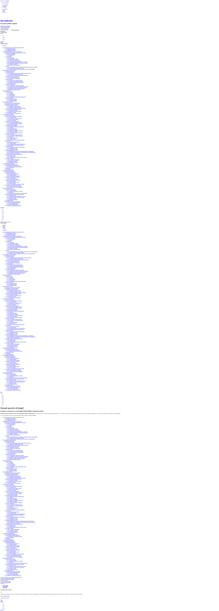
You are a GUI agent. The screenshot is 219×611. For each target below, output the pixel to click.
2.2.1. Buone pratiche (11, 54)
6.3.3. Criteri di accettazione (12, 124)
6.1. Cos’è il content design (10, 115)
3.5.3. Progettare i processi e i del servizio (16, 87)
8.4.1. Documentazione (11, 181)
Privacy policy (5, 585)
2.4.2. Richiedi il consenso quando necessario (15, 68)
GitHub (4, 12)
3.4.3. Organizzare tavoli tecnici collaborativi (15, 82)
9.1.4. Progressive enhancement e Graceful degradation (17, 193)
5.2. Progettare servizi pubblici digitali (12, 104)
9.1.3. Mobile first (10, 192)
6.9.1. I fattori (11, 155)
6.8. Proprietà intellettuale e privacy (11, 150)
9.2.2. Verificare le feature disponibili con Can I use (16, 196)
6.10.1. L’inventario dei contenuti (13, 159)
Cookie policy (5, 586)
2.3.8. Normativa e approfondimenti (13, 65)
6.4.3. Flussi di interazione (12, 128)
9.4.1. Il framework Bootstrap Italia (13, 202)
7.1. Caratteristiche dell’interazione (11, 164)
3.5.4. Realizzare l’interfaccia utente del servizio (16, 88)
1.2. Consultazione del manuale (10, 49)
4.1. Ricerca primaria (9, 91)
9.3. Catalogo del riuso (9, 200)
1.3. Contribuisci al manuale (10, 50)
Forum (4, 10)
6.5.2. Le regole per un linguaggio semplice (15, 135)
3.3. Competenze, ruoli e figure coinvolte (12, 76)
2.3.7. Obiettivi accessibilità (12, 248)
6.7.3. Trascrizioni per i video (12, 149)
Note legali (5, 587)
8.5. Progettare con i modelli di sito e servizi (13, 185)
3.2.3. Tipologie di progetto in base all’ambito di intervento (17, 75)
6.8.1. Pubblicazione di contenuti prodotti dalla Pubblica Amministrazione (20, 151)
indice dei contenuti (4, 43)
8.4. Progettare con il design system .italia (12, 364)
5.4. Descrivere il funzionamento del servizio (13, 109)
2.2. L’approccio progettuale (10, 53)
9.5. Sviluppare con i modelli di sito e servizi (13, 205)
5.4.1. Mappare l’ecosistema (12, 110)
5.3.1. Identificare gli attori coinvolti (13, 106)
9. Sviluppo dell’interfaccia (7, 188)
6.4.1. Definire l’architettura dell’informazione (15, 126)
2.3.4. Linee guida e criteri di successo (14, 60)
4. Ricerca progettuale (7, 90)
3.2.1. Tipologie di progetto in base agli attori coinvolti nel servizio (19, 73)
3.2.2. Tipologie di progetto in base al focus (15, 74)
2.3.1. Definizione (10, 57)
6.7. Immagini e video (9, 146)
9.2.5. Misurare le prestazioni (12, 199)
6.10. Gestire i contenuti (9, 158)
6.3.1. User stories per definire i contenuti (14, 122)
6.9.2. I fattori (11, 156)
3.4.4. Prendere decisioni (11, 83)
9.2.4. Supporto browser (11, 198)
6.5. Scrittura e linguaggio (9, 133)
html (3, 37)
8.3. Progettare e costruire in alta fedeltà (12, 176)
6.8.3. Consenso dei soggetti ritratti (13, 153)
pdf (3, 35)
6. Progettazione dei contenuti (8, 114)
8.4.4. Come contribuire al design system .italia (15, 184)
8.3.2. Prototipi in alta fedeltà (12, 178)
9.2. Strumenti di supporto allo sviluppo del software (14, 194)
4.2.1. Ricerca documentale (12, 98)
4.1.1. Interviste (10, 92)
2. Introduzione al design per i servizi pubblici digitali (12, 51)
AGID (1, 0)
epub (4, 39)
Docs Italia (6, 21)
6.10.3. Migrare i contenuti (12, 161)
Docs (4, 11)
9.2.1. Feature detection (11, 195)
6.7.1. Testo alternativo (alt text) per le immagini (16, 147)
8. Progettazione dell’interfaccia (8, 170)
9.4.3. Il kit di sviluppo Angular (13, 204)
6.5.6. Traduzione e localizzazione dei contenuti (15, 139)
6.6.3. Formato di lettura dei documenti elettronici (16, 144)
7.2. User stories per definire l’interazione (12, 165)
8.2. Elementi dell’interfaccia (10, 172)
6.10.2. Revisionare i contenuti (12, 160)
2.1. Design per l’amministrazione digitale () (15, 52)
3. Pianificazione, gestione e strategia (9, 70)
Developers (5, 5)
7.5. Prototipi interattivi (9, 169)
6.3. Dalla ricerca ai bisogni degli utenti (12, 121)
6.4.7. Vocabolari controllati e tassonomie (14, 132)
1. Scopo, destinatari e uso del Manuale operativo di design (13, 47)
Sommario (4, 45)
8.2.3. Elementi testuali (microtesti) (13, 175)
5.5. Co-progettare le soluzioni (10, 112)
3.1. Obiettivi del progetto (9, 71)
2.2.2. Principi (9, 55)
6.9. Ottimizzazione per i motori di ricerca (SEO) (14, 154)
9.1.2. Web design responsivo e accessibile (15, 191)
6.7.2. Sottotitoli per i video (12, 148)
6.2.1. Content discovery (11, 117)
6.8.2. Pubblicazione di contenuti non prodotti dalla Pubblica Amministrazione (21, 152)
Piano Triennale (5, 2)
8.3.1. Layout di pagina (11, 177)
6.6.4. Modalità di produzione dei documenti (15, 145)
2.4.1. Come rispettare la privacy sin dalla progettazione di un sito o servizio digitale (22, 67)
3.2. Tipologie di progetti (9, 72)
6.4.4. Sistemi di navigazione (12, 129)
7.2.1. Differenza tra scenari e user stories (14, 166)
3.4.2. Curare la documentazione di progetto (15, 81)
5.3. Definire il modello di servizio (11, 105)
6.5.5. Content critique (11, 138)
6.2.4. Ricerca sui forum (11, 120)
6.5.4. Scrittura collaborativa (12, 137)
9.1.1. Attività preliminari (11, 190)
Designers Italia (7, 596)
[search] (15, 30)
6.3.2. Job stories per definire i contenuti (14, 123)
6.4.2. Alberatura (10, 127)
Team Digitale (6, 0)
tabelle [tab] (4, 227)
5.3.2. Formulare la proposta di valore (14, 107)
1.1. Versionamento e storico (10, 48)
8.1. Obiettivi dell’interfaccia (10, 171)
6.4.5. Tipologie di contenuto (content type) (15, 130)
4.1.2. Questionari (10, 93)
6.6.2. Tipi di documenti (11, 143)
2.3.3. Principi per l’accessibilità (13, 59)
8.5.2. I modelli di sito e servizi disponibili (14, 187)
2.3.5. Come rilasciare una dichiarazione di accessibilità (17, 61)
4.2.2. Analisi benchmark (11, 99)
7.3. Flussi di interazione (9, 167)
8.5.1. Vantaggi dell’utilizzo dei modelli (14, 186)
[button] (4, 29)
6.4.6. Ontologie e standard (12, 131)
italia (8, 598)
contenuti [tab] (4, 225)
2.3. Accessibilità (8, 56)
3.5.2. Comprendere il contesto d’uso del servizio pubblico (17, 86)
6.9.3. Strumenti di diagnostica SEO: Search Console (16, 157)
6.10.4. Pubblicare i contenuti (12, 162)
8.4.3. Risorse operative (11, 183)
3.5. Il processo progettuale (10, 84)
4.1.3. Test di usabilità (11, 94)
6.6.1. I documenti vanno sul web (13, 142)
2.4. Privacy (7, 66)
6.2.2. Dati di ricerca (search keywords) (14, 118)
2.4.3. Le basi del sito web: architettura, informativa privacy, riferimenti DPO (21, 69)
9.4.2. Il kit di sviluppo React (12, 203)
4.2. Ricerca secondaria (9, 97)
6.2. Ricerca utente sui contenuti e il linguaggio (13, 116)
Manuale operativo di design (5, 25)
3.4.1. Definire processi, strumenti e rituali (14, 80)
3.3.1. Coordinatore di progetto (12, 77)
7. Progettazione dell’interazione (8, 163)
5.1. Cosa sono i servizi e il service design (12, 103)
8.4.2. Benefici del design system (13, 182)
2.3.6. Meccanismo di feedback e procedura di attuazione (17, 247)
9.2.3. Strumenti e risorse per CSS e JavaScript (15, 197)
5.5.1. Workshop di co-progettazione (13, 113)
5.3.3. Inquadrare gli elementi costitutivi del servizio (16, 108)
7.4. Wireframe (7, 168)
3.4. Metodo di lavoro (9, 79)
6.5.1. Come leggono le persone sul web (14, 134)
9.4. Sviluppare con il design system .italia (12, 201)
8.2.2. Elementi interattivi (11, 174)
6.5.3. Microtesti (10, 136)
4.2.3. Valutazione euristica (12, 100)
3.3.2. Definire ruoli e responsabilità (13, 78)
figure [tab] (4, 226)
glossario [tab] (4, 228)
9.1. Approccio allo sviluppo (10, 189)
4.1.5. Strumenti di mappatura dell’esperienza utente (16, 96)
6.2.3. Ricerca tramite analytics (12, 119)
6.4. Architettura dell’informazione (11, 125)
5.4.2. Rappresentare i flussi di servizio (14, 111)
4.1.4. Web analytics (11, 95)
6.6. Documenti (8, 325)
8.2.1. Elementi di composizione (13, 173)
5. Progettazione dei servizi (7, 286)
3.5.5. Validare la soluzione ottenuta (13, 89)
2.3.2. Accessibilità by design (12, 58)
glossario (2, 207)
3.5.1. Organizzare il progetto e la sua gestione (15, 85)
